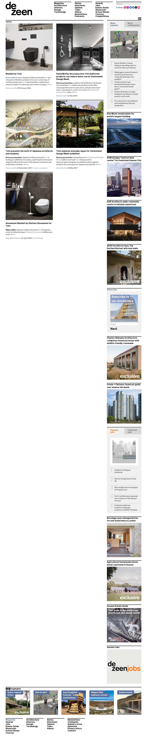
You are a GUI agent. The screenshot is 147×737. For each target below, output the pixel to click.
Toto (46, 77)
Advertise (72, 726)
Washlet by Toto (14, 74)
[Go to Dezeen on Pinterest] (125, 7)
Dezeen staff (11, 88)
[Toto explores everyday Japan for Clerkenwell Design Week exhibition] (79, 125)
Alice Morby (61, 168)
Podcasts (79, 16)
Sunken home (125, 692)
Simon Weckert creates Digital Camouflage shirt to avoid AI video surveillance (125, 65)
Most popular (114, 24)
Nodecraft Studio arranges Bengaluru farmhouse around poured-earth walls (126, 94)
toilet (24, 82)
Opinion (78, 8)
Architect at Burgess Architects (122, 471)
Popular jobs (114, 431)
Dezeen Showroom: (14, 77)
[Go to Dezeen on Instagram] (127, 7)
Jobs (97, 5)
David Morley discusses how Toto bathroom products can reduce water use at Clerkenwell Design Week (79, 76)
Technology (60, 12)
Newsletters (81, 14)
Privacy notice (75, 729)
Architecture (60, 5)
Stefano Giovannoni (34, 232)
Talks (77, 10)
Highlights (16, 689)
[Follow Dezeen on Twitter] (136, 7)
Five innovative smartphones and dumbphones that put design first (126, 103)
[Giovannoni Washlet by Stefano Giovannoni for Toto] (29, 197)
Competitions (102, 16)
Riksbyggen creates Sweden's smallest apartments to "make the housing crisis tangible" (126, 75)
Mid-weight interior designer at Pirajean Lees (126, 488)
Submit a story (75, 724)
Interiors (58, 8)
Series (78, 3)
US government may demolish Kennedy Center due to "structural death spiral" (124, 85)
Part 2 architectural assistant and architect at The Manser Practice (126, 498)
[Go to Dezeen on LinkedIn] (130, 7)
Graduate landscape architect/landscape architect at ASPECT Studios (125, 507)
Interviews (80, 5)
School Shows (102, 12)
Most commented (133, 24)
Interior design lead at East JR (125, 480)
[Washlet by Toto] (29, 48)
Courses (99, 14)
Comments (73, 722)
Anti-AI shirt (41, 692)
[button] (139, 18)
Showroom (100, 10)
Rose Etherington (13, 238)
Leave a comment (40, 168)
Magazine (59, 3)
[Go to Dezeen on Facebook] (133, 7)
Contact (72, 731)
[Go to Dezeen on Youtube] (138, 7)
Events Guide (102, 8)
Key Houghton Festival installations (70, 695)
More (49, 84)
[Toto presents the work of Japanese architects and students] (29, 125)
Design (57, 10)
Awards (99, 3)
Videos (78, 12)
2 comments (38, 238)
